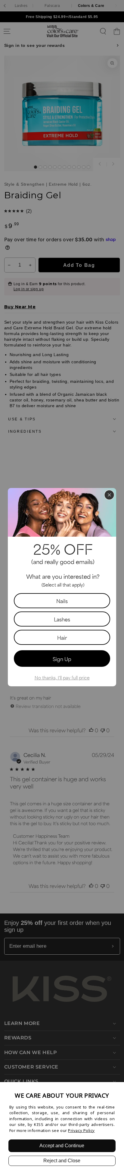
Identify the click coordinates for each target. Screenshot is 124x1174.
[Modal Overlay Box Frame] (62, 587)
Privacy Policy (81, 1130)
